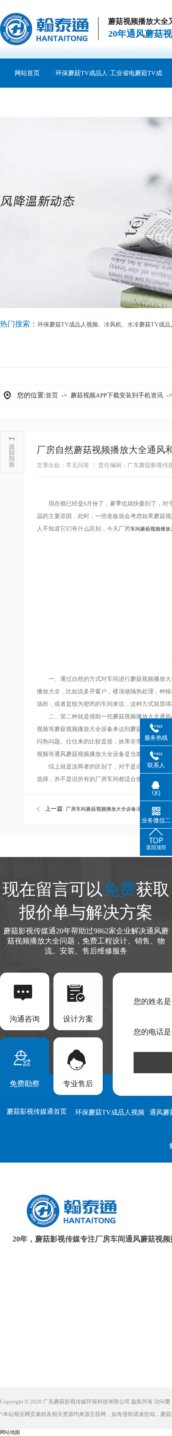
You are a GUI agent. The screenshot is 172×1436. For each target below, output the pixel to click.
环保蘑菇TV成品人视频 (82, 88)
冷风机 (112, 324)
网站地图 (10, 1432)
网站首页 (27, 73)
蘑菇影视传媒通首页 (37, 1111)
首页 (52, 395)
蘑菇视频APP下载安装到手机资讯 (117, 395)
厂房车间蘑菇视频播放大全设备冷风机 (108, 809)
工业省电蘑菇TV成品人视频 (136, 88)
